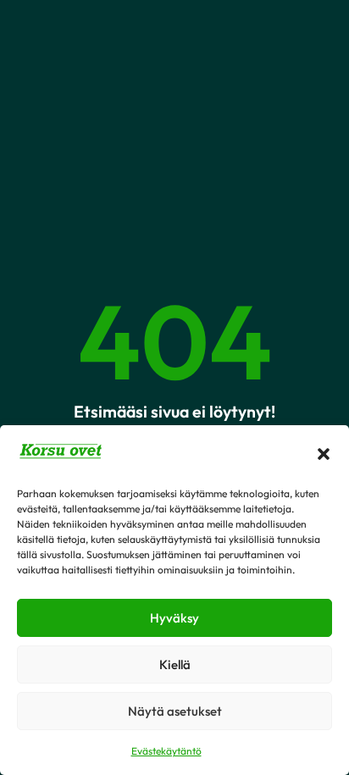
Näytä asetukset (175, 711)
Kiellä (175, 664)
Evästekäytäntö (166, 751)
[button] (323, 454)
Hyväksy (174, 618)
